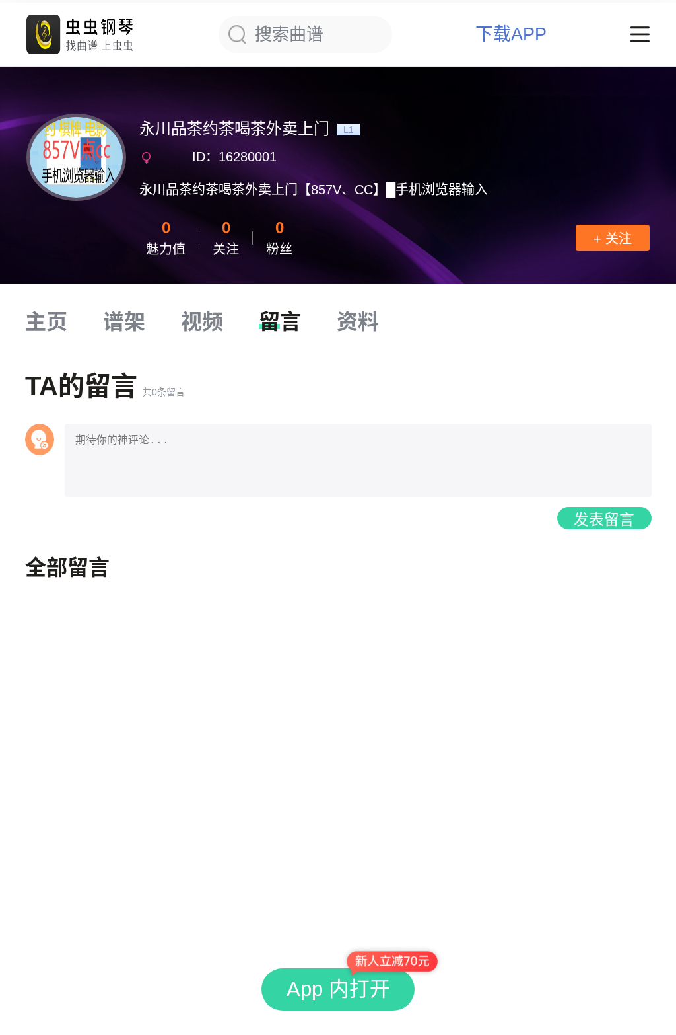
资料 (358, 322)
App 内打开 (338, 989)
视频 (202, 322)
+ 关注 (612, 238)
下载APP (511, 35)
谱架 (124, 322)
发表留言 (604, 520)
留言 (280, 322)
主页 (46, 322)
